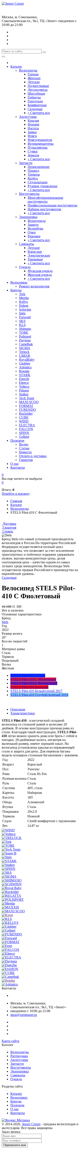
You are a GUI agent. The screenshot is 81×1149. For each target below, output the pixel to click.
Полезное (17, 440)
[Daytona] (9, 961)
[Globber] (9, 926)
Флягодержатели (40, 140)
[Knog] (7, 915)
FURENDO (27, 409)
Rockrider (26, 413)
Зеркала (33, 155)
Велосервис (19, 282)
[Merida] (8, 903)
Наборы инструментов (44, 209)
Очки (32, 232)
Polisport (25, 336)
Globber (24, 363)
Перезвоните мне (14, 1145)
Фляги (32, 136)
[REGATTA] (11, 896)
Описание (17, 709)
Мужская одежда (40, 271)
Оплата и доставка (32, 456)
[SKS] (7, 872)
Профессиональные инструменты (52, 205)
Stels (22, 313)
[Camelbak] (10, 976)
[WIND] (8, 830)
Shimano (25, 329)
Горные (33, 74)
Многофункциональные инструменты (45, 199)
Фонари (33, 124)
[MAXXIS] (10, 907)
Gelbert (24, 436)
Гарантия (26, 460)
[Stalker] (8, 865)
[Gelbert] (8, 930)
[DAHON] (10, 969)
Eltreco (24, 382)
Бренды (16, 290)
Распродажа (19, 1056)
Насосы (33, 128)
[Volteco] (9, 834)
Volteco (24, 386)
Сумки (33, 151)
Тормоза (34, 174)
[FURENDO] (12, 934)
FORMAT (26, 406)
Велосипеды (28, 70)
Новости (25, 452)
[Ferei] (7, 946)
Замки (32, 132)
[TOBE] (8, 845)
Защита (33, 224)
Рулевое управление (42, 186)
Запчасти (25, 163)
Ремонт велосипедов (34, 286)
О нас (14, 463)
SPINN (24, 433)
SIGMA (24, 348)
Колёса (33, 178)
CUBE (24, 417)
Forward (25, 317)
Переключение (38, 167)
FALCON (26, 429)
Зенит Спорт (31, 1124)
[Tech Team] (11, 849)
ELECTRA (27, 425)
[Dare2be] (9, 965)
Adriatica (25, 367)
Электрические (39, 255)
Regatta (24, 371)
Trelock (24, 352)
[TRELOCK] (12, 838)
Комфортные (37, 105)
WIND (24, 421)
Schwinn (25, 309)
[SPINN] (8, 869)
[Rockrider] (10, 892)
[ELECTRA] (11, 957)
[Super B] (9, 853)
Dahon (23, 305)
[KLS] (7, 919)
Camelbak (26, 344)
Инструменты (29, 194)
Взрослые (35, 251)
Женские (34, 78)
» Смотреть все (39, 113)
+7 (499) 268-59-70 (15, 7)
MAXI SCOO (29, 402)
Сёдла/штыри (38, 182)
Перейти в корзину (16, 493)
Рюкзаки (34, 236)
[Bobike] (8, 980)
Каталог (16, 66)
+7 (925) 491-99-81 (15, 12)
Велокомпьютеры (41, 143)
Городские (35, 101)
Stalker (24, 394)
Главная (16, 501)
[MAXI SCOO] (13, 911)
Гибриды (34, 97)
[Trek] (6, 842)
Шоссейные (36, 93)
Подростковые (38, 86)
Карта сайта (10, 1041)
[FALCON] (10, 950)
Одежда (24, 267)
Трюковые (35, 259)
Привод (33, 170)
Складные (35, 109)
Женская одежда (40, 275)
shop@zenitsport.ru (23, 1015)
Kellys (23, 302)
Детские (34, 82)
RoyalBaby (27, 359)
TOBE (23, 332)
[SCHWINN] (12, 884)
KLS (22, 325)
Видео (23, 444)
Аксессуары (28, 116)
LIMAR (24, 356)
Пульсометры (38, 147)
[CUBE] (8, 973)
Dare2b (24, 379)
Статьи (24, 448)
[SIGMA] (9, 876)
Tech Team (26, 398)
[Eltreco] (8, 953)
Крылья (33, 120)
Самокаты (26, 244)
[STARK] (9, 861)
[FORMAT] (10, 942)
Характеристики (22, 713)
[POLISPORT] (13, 899)
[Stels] (7, 857)
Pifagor (24, 390)
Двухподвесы (38, 89)
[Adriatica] (10, 984)
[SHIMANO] (12, 880)
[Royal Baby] (12, 888)
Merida (24, 298)
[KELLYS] (10, 923)
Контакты (17, 467)
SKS (22, 321)
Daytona (25, 340)
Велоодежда (37, 221)
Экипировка (28, 217)
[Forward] (9, 938)
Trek (22, 294)
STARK (24, 375)
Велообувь (35, 228)
